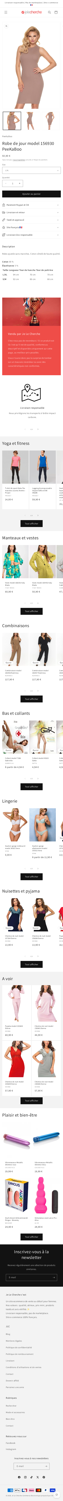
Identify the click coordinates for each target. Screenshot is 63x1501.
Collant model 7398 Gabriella (13, 759)
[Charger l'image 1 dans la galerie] (12, 121)
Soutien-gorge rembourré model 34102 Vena (15, 847)
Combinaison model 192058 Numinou (13, 671)
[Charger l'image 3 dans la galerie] (51, 121)
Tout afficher (31, 523)
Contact (9, 1374)
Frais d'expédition (19, 160)
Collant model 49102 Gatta (40, 759)
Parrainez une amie (15, 1387)
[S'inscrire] (54, 1277)
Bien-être (10, 1419)
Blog (8, 1334)
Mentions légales (14, 1341)
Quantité (6, 177)
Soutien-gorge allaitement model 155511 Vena (39, 848)
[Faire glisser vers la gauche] (25, 429)
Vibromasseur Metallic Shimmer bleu (44, 1163)
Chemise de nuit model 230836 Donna (44, 1082)
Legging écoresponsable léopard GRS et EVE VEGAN (42, 490)
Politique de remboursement (20, 1354)
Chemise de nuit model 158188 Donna (41, 937)
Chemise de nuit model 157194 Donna (14, 937)
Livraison (10, 1360)
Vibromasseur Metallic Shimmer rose (14, 1163)
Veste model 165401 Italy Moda (42, 584)
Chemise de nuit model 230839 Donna (14, 1082)
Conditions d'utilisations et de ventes (23, 1367)
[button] (6, 12)
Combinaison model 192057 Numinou (40, 671)
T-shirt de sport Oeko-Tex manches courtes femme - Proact (15, 490)
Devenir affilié (12, 1380)
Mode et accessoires (15, 1412)
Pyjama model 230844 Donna (14, 1027)
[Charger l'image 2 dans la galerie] (31, 121)
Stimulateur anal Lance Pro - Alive (46, 1219)
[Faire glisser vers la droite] (38, 429)
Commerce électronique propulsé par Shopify (40, 1496)
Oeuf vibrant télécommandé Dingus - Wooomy (16, 1219)
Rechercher (11, 1405)
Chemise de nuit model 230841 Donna (44, 1027)
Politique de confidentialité (19, 1347)
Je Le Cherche (17, 1496)
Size (4, 164)
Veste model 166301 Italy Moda (15, 584)
